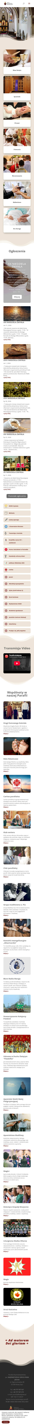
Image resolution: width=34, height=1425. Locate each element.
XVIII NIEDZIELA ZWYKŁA (14, 360)
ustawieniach (6, 1419)
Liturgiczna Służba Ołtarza (15, 1241)
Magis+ (6, 1171)
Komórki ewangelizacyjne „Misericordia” (14, 941)
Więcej (17, 297)
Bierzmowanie (17, 176)
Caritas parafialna (11, 796)
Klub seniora (9, 832)
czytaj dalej (7, 339)
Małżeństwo (17, 202)
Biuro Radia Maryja (11, 978)
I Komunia (17, 149)
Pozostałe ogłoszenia (17, 496)
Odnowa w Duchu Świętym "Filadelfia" (15, 1057)
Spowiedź (17, 97)
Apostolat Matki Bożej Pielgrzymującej (13, 1100)
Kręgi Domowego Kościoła (14, 723)
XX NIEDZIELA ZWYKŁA (17, 265)
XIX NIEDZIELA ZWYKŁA (13, 322)
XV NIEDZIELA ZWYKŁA (13, 472)
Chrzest (17, 123)
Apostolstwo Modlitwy (13, 1135)
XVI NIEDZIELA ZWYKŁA (13, 434)
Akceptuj (6, 1422)
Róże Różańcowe (10, 759)
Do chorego (17, 229)
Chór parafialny (10, 868)
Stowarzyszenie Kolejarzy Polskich (14, 1017)
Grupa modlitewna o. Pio (14, 905)
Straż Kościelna (10, 1309)
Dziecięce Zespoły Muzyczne (16, 1207)
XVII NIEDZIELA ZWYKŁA (14, 398)
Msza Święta (17, 70)
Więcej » (6, 733)
